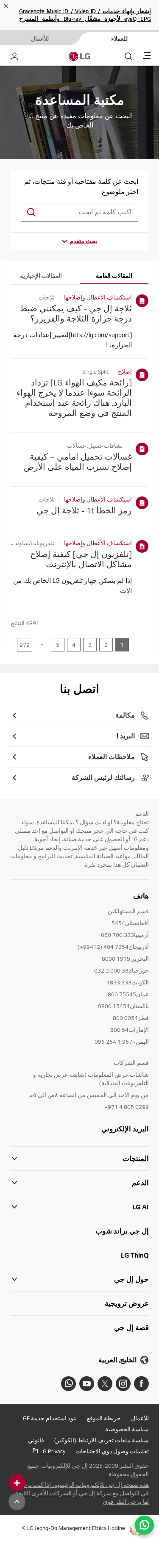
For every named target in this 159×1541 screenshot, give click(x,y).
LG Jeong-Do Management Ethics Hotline (76, 1528)
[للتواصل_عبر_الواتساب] (144, 1525)
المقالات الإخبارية (41, 276)
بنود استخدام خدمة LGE (48, 1418)
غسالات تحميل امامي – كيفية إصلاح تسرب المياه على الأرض (78, 461)
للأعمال (140, 1418)
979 (25, 645)
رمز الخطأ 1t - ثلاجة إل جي (84, 510)
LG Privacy (52, 1451)
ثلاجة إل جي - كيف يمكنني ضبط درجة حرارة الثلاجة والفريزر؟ (76, 313)
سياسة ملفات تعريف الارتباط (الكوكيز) (101, 1440)
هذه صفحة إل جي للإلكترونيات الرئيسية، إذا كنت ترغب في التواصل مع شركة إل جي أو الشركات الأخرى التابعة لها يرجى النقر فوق (82, 1493)
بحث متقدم (83, 241)
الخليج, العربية (117, 1359)
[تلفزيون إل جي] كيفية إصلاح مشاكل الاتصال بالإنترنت (81, 559)
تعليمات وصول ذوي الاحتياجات (112, 1451)
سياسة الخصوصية (127, 1429)
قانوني (36, 1440)
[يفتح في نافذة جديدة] (141, 1383)
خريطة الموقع (104, 1418)
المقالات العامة (114, 276)
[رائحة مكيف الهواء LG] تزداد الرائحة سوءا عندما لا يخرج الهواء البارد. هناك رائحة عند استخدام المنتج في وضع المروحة (74, 397)
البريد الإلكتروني (125, 1129)
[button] (79, 1183)
